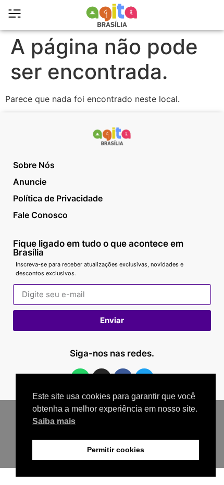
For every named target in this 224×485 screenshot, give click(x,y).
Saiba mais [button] (54, 421)
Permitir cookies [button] (115, 449)
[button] (207, 15)
